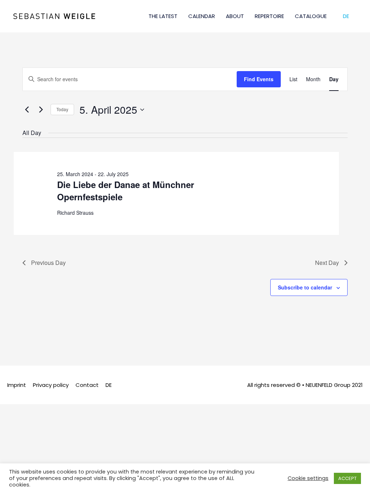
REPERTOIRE (269, 16)
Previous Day (48, 262)
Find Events (259, 79)
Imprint (16, 385)
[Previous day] (26, 109)
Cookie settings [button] (308, 478)
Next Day (327, 262)
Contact (87, 385)
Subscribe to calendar (305, 287)
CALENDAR (201, 16)
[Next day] (40, 109)
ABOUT (235, 16)
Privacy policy (51, 385)
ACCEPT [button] (347, 478)
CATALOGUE (311, 16)
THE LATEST (163, 16)
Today (62, 109)
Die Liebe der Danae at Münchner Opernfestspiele (125, 190)
